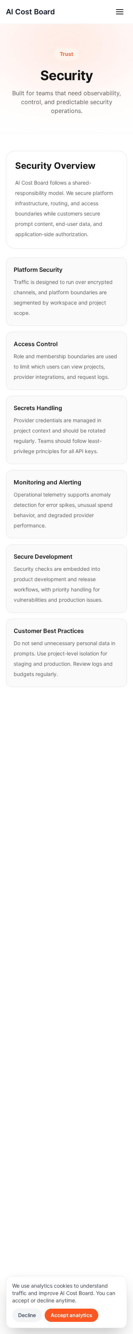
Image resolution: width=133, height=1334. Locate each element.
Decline (27, 1315)
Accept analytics (71, 1315)
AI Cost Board (30, 11)
